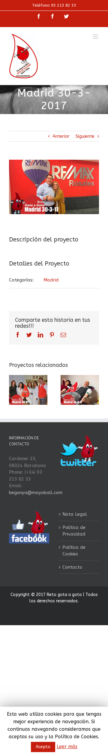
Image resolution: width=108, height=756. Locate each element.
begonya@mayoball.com (35, 492)
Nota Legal (74, 514)
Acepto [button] (43, 746)
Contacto (72, 567)
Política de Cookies (74, 551)
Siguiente (85, 136)
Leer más (67, 746)
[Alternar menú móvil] (96, 36)
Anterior (61, 136)
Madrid (51, 280)
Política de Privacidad (74, 531)
